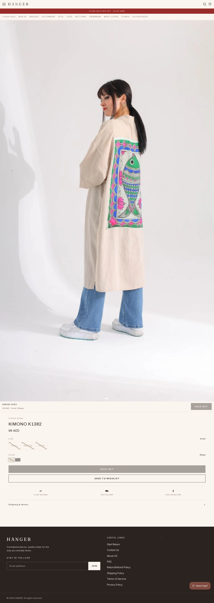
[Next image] (209, 211)
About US (112, 555)
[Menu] (4, 4)
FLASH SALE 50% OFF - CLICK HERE (107, 11)
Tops (69, 17)
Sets (61, 17)
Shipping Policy (115, 573)
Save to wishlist (107, 478)
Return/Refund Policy (118, 567)
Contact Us (113, 550)
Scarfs (125, 17)
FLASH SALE (9, 17)
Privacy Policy (115, 584)
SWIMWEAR (95, 17)
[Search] (204, 4)
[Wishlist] (210, 4)
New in (22, 17)
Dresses (34, 17)
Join (94, 566)
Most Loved (111, 17)
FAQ (109, 561)
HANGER (18, 4)
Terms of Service (116, 578)
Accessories (140, 17)
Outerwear (48, 17)
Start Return (113, 544)
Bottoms (80, 17)
